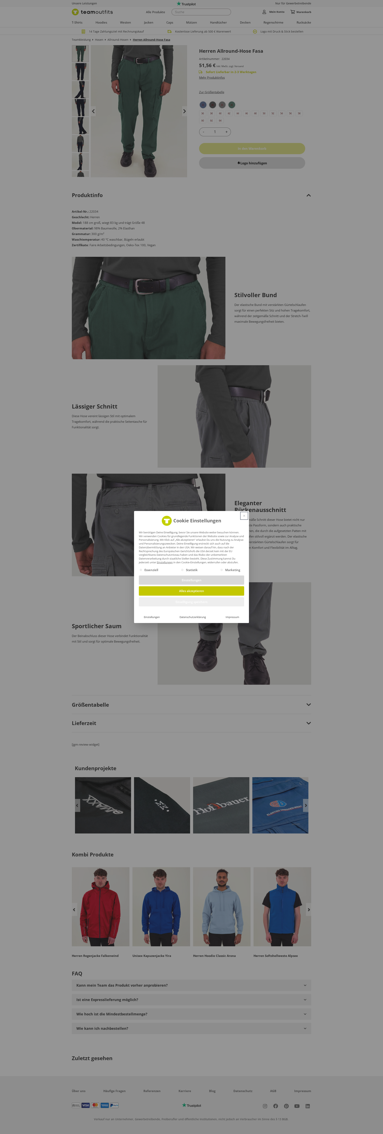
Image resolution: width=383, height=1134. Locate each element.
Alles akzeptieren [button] (191, 591)
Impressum (232, 617)
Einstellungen (152, 617)
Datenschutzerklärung (193, 617)
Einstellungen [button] (165, 562)
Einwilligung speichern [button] (192, 602)
